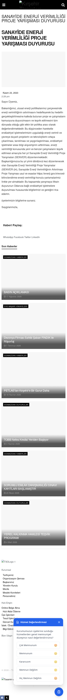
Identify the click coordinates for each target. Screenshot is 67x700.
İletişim (5, 689)
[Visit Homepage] (33, 5)
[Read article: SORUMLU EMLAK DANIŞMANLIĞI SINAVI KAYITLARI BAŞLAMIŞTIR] (33, 473)
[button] (8, 235)
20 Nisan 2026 (12, 492)
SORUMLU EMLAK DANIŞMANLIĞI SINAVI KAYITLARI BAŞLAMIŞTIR (30, 487)
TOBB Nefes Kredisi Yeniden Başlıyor (26, 439)
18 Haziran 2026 (13, 394)
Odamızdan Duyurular (16, 404)
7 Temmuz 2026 (13, 345)
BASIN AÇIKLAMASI (16, 292)
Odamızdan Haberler (15, 257)
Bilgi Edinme (7, 685)
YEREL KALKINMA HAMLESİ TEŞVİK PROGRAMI (27, 536)
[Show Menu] (3, 4)
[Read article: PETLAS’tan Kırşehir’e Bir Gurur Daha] (33, 375)
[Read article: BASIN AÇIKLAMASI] (33, 277)
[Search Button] (63, 4)
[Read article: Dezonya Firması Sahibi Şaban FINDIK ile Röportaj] (33, 326)
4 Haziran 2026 (13, 443)
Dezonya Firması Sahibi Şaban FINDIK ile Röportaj (29, 339)
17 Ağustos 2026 (14, 296)
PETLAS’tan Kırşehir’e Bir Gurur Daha (26, 390)
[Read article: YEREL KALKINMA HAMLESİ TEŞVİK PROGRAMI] (33, 522)
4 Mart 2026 (11, 542)
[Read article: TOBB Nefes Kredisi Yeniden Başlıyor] (33, 424)
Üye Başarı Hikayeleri (15, 306)
